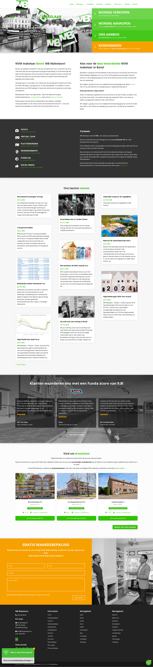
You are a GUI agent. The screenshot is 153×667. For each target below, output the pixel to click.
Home (72, 4)
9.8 (62, 104)
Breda (82, 618)
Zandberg (115, 642)
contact (132, 84)
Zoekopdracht (52, 627)
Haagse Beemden (117, 630)
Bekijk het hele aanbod (125, 527)
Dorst (81, 624)
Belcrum (114, 615)
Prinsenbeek (83, 630)
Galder (82, 627)
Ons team (51, 639)
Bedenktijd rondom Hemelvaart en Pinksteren (35, 283)
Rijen (81, 633)
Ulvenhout (83, 642)
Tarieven (50, 621)
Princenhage (116, 639)
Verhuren (99, 4)
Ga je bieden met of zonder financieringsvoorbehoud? (81, 219)
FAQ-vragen (51, 645)
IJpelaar (114, 636)
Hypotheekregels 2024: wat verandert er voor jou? (123, 296)
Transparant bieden (25, 228)
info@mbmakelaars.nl (24, 631)
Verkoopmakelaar (53, 618)
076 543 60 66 (21, 615)
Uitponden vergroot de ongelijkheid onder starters (123, 197)
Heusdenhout (116, 633)
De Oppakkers (53, 664)
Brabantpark (116, 624)
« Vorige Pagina (20, 364)
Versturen (78, 597)
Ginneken (115, 627)
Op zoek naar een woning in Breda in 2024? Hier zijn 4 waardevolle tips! (88, 321)
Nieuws (127, 4)
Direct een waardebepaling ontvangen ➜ (18, 660)
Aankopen (90, 4)
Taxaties (50, 636)
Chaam (82, 621)
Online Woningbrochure (32, 664)
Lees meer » (124, 165)
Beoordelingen (52, 642)
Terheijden (83, 639)
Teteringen (83, 636)
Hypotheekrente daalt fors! (28, 339)
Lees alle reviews (76, 434)
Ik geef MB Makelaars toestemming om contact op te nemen (29, 595)
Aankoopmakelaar (53, 624)
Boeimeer (115, 621)
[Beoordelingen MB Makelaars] (35, 413)
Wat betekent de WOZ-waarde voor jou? (76, 266)
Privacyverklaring (53, 648)
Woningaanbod (52, 630)
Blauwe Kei (115, 618)
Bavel (81, 615)
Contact (135, 4)
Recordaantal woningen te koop (30, 197)
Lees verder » (120, 468)
